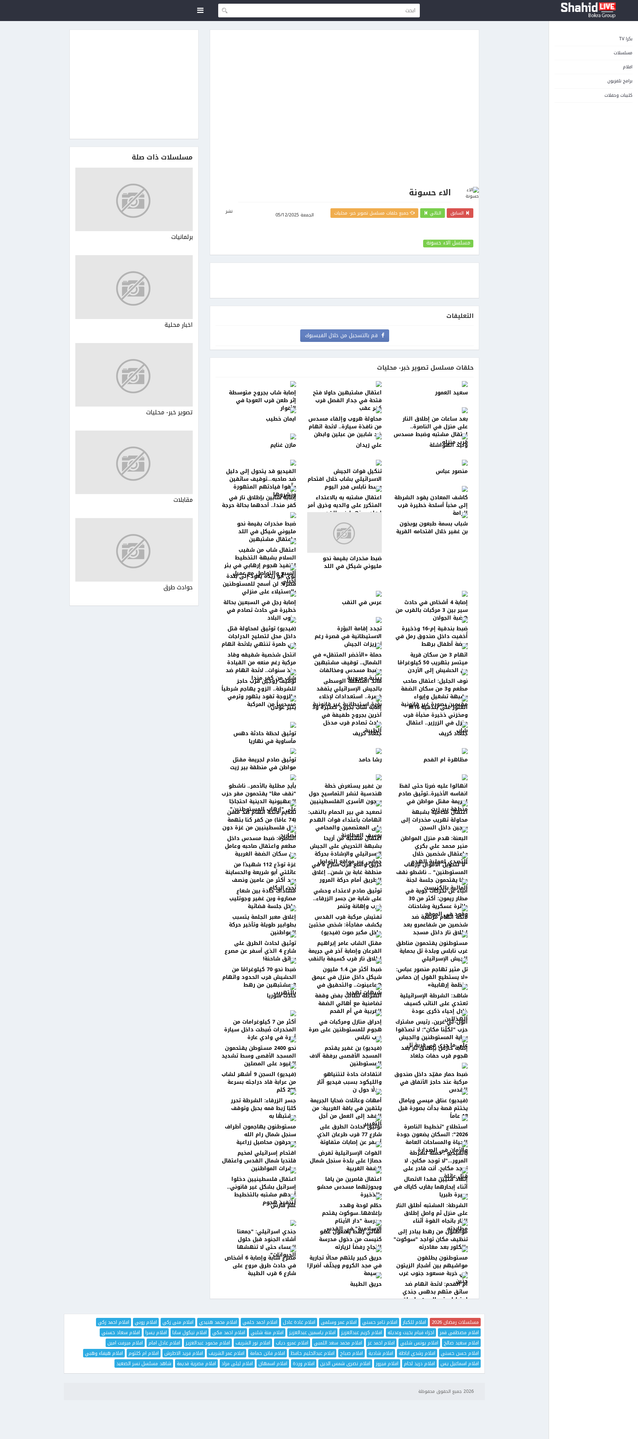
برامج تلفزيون (619, 81)
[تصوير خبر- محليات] (134, 375)
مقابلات (183, 500)
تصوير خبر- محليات (169, 412)
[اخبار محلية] (134, 287)
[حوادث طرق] (134, 550)
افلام (627, 67)
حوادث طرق (178, 587)
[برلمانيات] (134, 199)
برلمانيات (182, 237)
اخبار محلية (179, 325)
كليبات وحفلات (618, 95)
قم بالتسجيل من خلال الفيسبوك (343, 335)
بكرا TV (625, 39)
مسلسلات (623, 53)
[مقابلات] (134, 462)
